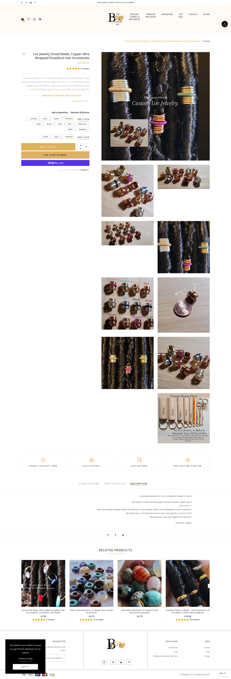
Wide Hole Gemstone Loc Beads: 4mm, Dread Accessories (91, 611)
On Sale (180, 15)
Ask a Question (60, 112)
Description (138, 483)
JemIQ (205, 674)
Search (207, 647)
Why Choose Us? (115, 483)
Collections (173, 647)
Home (206, 14)
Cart (176, 651)
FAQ (208, 651)
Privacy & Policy (25, 658)
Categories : (83, 169)
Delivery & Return (80, 112)
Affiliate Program (151, 15)
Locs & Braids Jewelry (68, 169)
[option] (188, 592)
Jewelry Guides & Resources (134, 17)
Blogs (207, 656)
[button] (73, 68)
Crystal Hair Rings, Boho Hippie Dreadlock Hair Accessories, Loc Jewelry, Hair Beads (43, 611)
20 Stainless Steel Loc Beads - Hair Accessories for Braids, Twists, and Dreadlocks (188, 611)
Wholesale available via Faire (165, 656)
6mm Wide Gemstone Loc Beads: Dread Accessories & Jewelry (139, 611)
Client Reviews (89, 483)
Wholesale (167, 14)
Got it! (25, 667)
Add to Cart (48, 147)
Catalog (193, 14)
